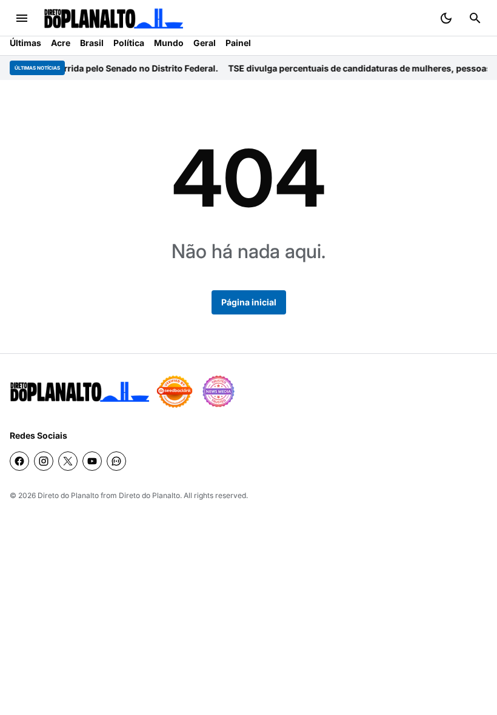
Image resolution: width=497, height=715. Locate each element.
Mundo (169, 43)
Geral (204, 43)
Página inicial (248, 302)
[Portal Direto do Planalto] (113, 18)
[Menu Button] (22, 18)
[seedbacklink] (174, 391)
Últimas (25, 43)
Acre (60, 43)
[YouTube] (92, 461)
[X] (68, 461)
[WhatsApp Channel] (116, 461)
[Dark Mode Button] (446, 18)
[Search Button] (475, 18)
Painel (238, 43)
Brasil (92, 43)
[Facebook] (19, 461)
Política (128, 43)
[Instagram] (43, 461)
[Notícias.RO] (79, 392)
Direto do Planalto (68, 495)
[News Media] (218, 391)
